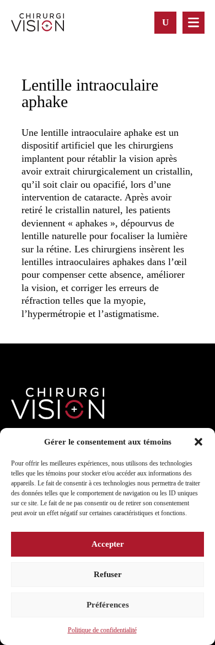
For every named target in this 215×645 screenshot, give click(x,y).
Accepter (108, 544)
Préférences (108, 604)
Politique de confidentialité (102, 630)
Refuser (108, 574)
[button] (198, 441)
